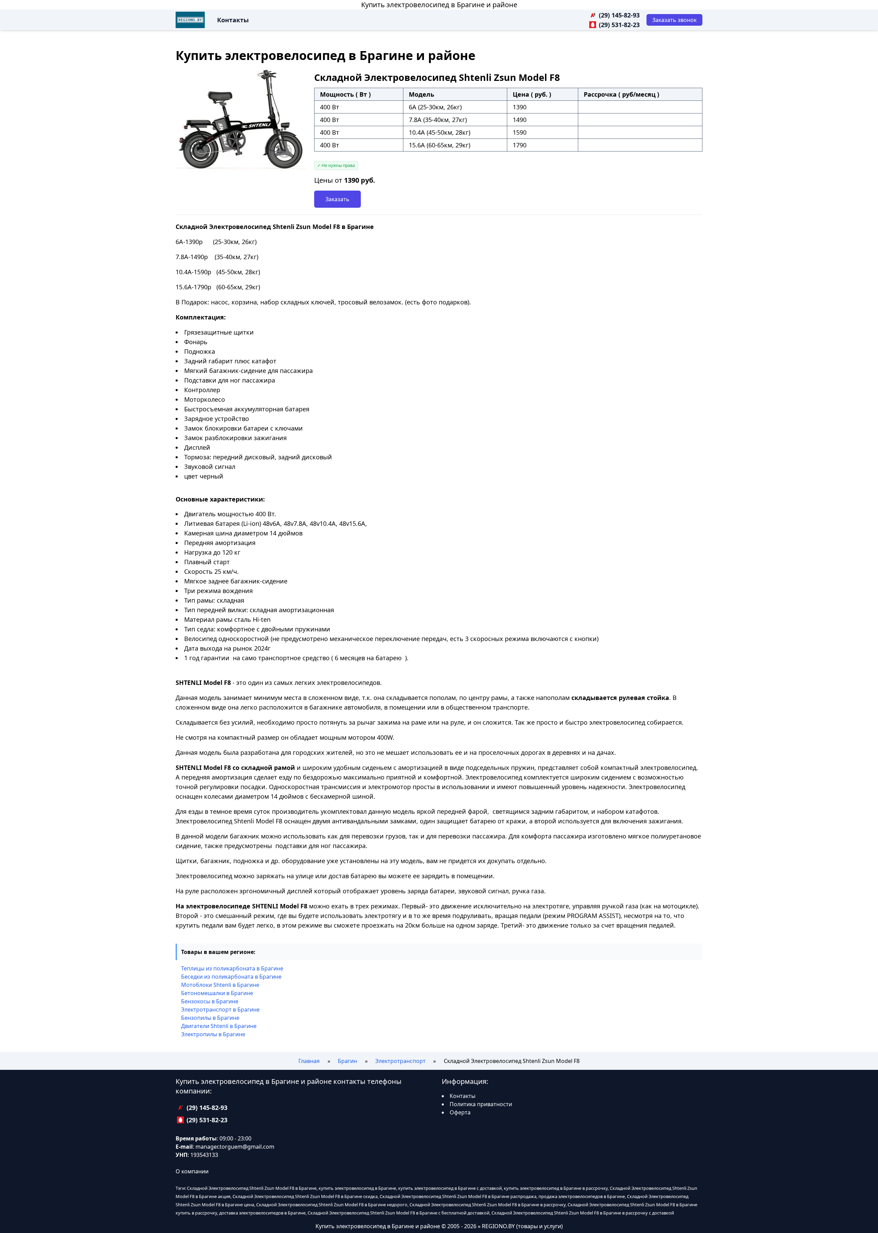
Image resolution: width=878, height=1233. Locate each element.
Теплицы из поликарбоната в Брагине (232, 968)
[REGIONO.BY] (190, 20)
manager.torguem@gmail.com (234, 1146)
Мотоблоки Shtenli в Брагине (220, 985)
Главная (309, 1061)
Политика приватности (481, 1104)
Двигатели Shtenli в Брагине (219, 1026)
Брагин (347, 1061)
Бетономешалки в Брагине (217, 993)
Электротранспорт (400, 1061)
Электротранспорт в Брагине (220, 1009)
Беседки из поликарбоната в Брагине (231, 976)
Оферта (460, 1112)
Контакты (233, 20)
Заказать (337, 199)
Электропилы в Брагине (213, 1034)
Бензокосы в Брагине (209, 1001)
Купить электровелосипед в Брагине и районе (439, 4)
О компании (192, 1171)
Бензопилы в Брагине (210, 1018)
